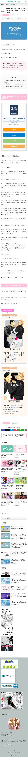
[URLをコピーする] (25, 430)
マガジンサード (6, 423)
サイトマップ (17, 752)
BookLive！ (12, 409)
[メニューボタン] (1, 1)
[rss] (14, 750)
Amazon (14, 129)
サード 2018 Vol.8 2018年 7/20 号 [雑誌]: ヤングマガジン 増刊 (14, 119)
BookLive (14, 146)
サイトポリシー (11, 752)
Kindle (14, 135)
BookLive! (11, 357)
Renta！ (19, 353)
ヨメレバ (16, 122)
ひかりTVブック (15, 355)
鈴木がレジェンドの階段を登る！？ (15, 84)
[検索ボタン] (26, 1)
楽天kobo (14, 140)
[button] (3, 430)
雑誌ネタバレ (15, 423)
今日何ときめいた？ (14, 1)
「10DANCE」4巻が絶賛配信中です (13, 86)
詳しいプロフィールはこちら (9, 745)
